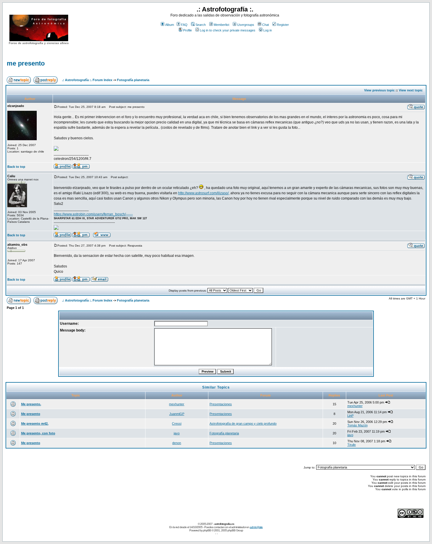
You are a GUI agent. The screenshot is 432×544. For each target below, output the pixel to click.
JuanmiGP (176, 414)
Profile (187, 30)
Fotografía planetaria (133, 80)
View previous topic (379, 90)
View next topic (411, 90)
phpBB (207, 530)
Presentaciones (221, 404)
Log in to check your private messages (227, 30)
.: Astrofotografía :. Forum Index (87, 80)
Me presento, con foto (38, 433)
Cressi (176, 423)
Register (283, 24)
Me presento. (31, 404)
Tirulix (351, 444)
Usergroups (245, 24)
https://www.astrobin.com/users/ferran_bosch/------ (93, 214)
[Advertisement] (225, 44)
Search (200, 24)
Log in (267, 30)
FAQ (184, 24)
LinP (350, 415)
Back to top (16, 166)
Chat (265, 24)
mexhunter (176, 404)
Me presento (30, 414)
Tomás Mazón (357, 425)
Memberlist (221, 24)
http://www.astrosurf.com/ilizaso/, (204, 193)
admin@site (256, 527)
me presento (26, 63)
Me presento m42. (34, 423)
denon (176, 443)
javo (177, 433)
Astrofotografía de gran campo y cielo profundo (243, 423)
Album (169, 24)
